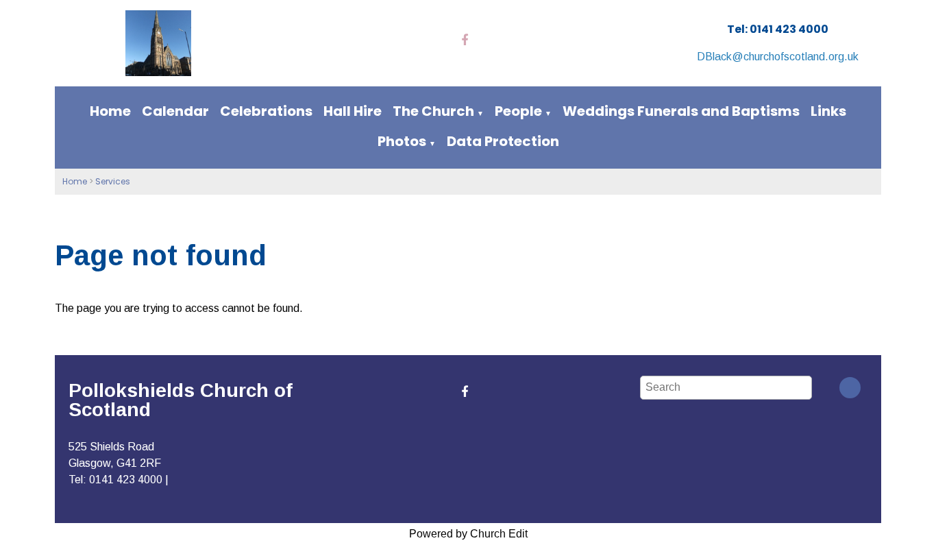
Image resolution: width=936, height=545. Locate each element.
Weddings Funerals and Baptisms (681, 111)
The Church (433, 111)
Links (828, 111)
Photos (402, 141)
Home (110, 111)
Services (112, 181)
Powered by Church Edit (468, 534)
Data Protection (503, 141)
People (518, 111)
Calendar (175, 111)
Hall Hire (352, 111)
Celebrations (266, 111)
